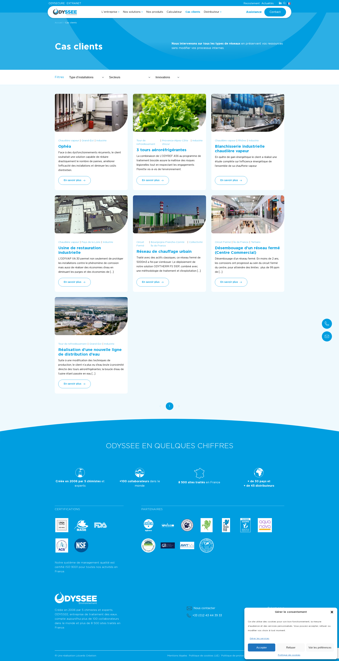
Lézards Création (86, 655)
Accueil (59, 23)
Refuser (290, 647)
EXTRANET (74, 3)
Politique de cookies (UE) (204, 655)
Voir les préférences (319, 647)
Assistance (254, 12)
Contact (275, 12)
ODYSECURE (57, 3)
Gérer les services (259, 638)
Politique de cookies (289, 655)
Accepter (261, 647)
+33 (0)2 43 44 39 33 (207, 615)
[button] (332, 612)
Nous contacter (204, 608)
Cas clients (192, 12)
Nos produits (154, 12)
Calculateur (174, 12)
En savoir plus (72, 180)
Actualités (267, 3)
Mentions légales (177, 655)
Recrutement (251, 3)
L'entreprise (109, 12)
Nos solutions (132, 12)
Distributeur (211, 12)
